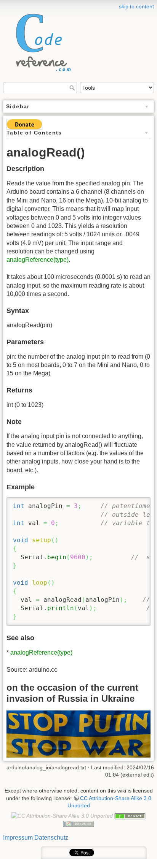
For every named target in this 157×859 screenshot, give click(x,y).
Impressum (18, 837)
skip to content (136, 6)
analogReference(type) (37, 259)
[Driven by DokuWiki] (78, 823)
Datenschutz (51, 837)
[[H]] (41, 40)
